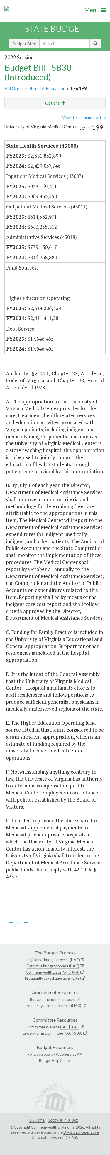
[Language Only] (26, 922)
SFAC (74, 1027)
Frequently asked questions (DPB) (53, 978)
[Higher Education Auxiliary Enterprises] (11, 922)
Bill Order (13, 88)
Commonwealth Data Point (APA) (53, 972)
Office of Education (46, 88)
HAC (64, 1027)
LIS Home (37, 1120)
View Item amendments (83, 117)
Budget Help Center (55, 1060)
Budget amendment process (53, 999)
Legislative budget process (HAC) (53, 959)
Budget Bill (23, 43)
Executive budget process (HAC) (53, 966)
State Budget (54, 28)
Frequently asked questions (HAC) (53, 1005)
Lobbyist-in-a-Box (63, 1120)
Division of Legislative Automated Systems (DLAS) (65, 1135)
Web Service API (69, 1054)
